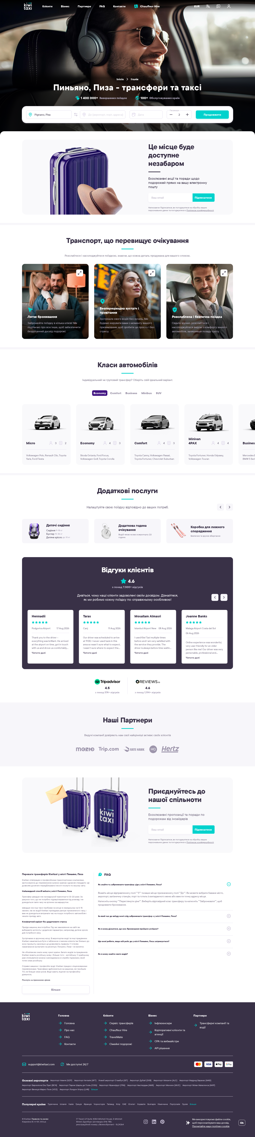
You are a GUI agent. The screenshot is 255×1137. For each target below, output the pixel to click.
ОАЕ (124, 1104)
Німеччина (163, 1104)
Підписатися (203, 197)
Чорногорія (99, 1104)
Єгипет (131, 1104)
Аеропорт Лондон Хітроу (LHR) (74, 1089)
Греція (79, 1104)
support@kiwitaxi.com (41, 1064)
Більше (94, 1089)
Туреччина (53, 1104)
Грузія (185, 1104)
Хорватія (141, 1104)
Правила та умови (40, 1119)
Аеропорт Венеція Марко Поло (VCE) (40, 1089)
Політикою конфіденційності (200, 210)
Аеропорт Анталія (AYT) (85, 1080)
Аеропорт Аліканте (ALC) (165, 1080)
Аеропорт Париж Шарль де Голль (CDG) (78, 1085)
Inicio (120, 79)
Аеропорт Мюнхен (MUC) (168, 1085)
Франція (88, 1104)
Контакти (119, 6)
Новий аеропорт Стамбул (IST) (113, 1080)
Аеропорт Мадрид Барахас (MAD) (195, 1080)
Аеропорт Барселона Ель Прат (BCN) (39, 1085)
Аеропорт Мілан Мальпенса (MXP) (198, 1085)
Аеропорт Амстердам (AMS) (140, 1085)
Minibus (146, 393)
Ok (242, 1122)
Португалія (175, 1104)
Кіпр (118, 1104)
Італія (134, 79)
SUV (159, 393)
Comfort (115, 393)
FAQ (102, 6)
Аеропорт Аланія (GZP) (61, 1080)
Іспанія (63, 1104)
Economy (100, 393)
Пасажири (174, 110)
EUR (197, 6)
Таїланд (110, 1104)
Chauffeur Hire (150, 6)
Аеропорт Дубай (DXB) (140, 1080)
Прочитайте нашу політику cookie (211, 1126)
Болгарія (151, 1104)
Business (131, 393)
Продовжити (212, 114)
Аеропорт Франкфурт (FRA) (112, 1085)
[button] (76, 114)
